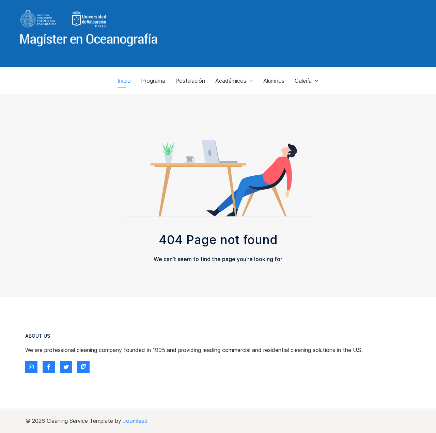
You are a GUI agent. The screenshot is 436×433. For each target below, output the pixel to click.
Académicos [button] (230, 80)
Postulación (190, 80)
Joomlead (135, 420)
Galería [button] (303, 80)
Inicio (124, 80)
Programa (153, 80)
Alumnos (273, 80)
